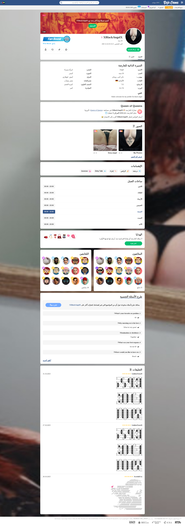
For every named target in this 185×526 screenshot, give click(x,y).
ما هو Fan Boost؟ (49, 43)
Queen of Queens (96, 110)
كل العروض (152, 7)
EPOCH (146, 518)
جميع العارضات (179, 7)
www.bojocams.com (159, 518)
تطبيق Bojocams (131, 7)
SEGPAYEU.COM (138, 518)
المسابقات (144, 7)
